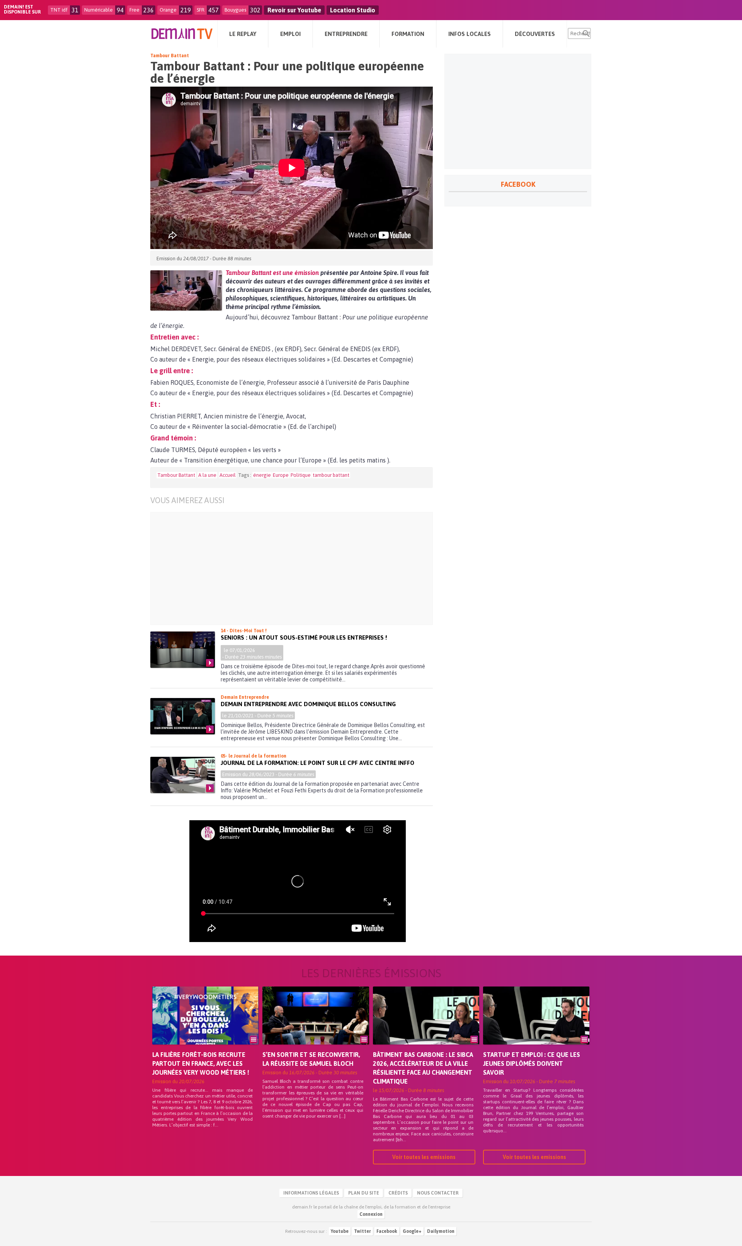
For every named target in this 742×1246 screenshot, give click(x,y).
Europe (281, 475)
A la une (207, 475)
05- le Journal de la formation (253, 756)
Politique (301, 475)
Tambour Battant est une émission (272, 272)
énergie (262, 475)
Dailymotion (440, 1231)
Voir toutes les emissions (424, 1157)
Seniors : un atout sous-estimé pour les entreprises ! (304, 637)
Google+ (412, 1231)
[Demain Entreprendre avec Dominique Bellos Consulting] (182, 716)
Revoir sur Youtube (294, 10)
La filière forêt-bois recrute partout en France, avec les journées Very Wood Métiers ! (200, 1063)
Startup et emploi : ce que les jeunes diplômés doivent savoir (531, 1063)
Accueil (228, 475)
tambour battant (331, 475)
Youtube (340, 1231)
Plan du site (363, 1193)
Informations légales (311, 1193)
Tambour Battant (169, 55)
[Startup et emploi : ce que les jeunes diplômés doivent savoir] (536, 1026)
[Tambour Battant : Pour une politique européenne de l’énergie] (186, 290)
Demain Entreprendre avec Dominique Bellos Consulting (308, 704)
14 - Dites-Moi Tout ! (244, 630)
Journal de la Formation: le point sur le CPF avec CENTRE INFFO (317, 763)
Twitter (362, 1231)
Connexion (371, 1214)
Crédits (398, 1193)
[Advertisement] (297, 568)
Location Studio (352, 10)
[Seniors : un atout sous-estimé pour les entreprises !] (182, 650)
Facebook (386, 1231)
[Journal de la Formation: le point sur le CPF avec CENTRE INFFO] (182, 775)
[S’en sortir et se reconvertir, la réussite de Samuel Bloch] (315, 1026)
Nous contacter (438, 1193)
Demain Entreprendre (245, 697)
